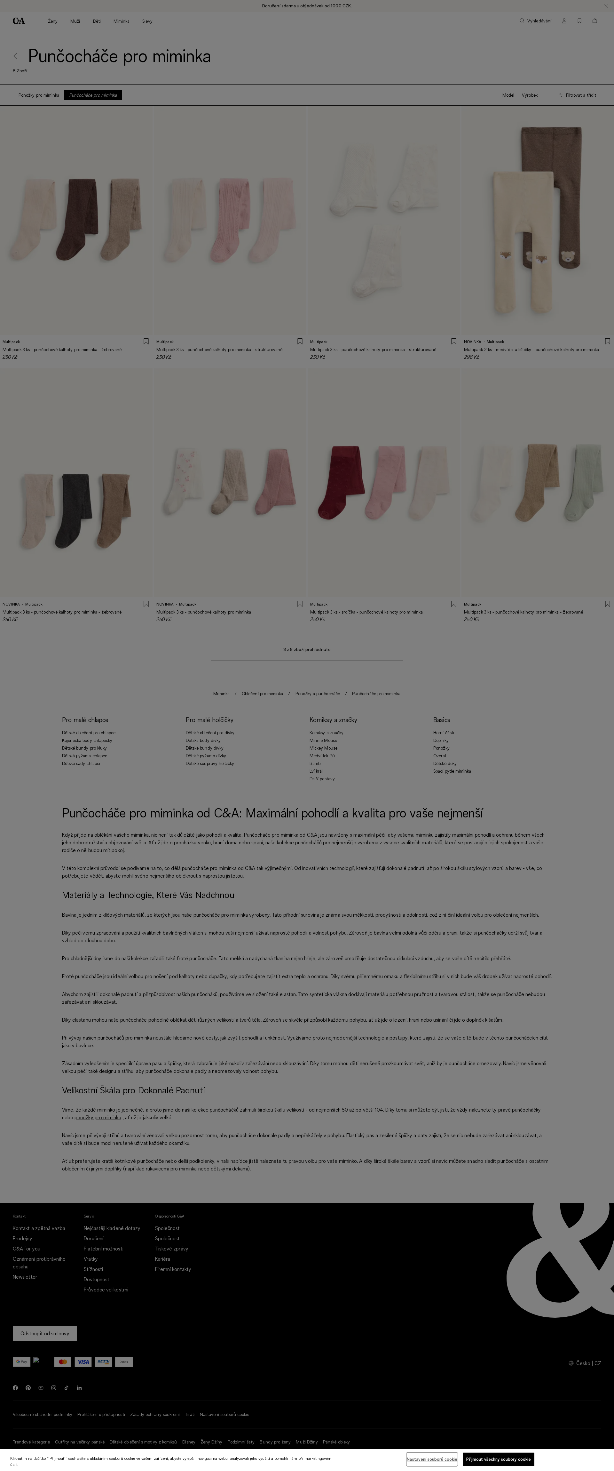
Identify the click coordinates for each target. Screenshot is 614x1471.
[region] (307, 1460)
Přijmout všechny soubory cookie (498, 1459)
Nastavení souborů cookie (432, 1459)
